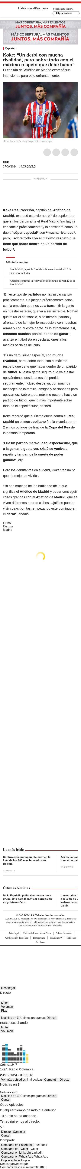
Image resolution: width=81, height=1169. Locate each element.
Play (4, 1010)
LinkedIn (65, 152)
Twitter (56, 152)
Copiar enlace (10, 1160)
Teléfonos (71, 938)
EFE (6, 162)
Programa (41, 8)
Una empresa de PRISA (40, 954)
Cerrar (5, 1099)
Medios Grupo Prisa (40, 963)
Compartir (50, 1079)
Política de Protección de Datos (37, 933)
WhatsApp (74, 152)
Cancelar (19, 1131)
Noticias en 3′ (10, 1017)
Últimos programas (33, 1017)
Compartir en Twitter (14, 1148)
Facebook (47, 152)
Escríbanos (40, 942)
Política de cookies (64, 933)
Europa (8, 526)
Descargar (7, 1163)
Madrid (7, 529)
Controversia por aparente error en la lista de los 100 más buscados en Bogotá (26, 860)
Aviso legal (14, 933)
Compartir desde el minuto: (22, 1167)
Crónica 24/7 (8, 1064)
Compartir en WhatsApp (17, 1156)
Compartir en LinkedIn (16, 1152)
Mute (4, 1003)
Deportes (10, 48)
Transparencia (39, 938)
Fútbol (7, 523)
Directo (51, 1017)
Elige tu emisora (64, 13)
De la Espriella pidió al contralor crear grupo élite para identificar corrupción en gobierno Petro (27, 899)
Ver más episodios (13, 1079)
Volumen (7, 1006)
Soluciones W (56, 938)
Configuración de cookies (16, 938)
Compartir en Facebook (17, 1144)
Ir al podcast (35, 1079)
